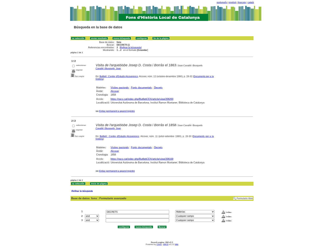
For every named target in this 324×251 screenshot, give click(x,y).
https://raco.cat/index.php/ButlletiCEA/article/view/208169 (142, 159)
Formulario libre (245, 198)
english (232, 2)
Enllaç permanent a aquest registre (117, 111)
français (242, 2)
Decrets (158, 87)
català (251, 2)
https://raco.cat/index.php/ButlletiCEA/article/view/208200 (142, 99)
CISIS (159, 244)
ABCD (165, 244)
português (222, 2)
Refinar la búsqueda (130, 47)
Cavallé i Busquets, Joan (108, 68)
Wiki (176, 244)
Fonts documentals (141, 87)
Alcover (115, 91)
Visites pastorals (120, 87)
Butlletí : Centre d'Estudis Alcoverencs (119, 76)
